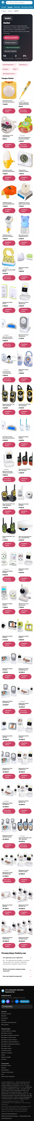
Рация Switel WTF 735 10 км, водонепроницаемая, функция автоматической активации (9, 537)
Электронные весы (9, 73)
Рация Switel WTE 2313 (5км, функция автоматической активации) (25, 838)
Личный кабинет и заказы (8, 1031)
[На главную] (3, 2)
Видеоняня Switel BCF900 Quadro (7, 836)
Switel (15, 69)
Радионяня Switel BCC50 (23, 370)
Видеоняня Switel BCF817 (24, 637)
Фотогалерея (5, 1070)
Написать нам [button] (24, 1001)
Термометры (23, 64)
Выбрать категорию (11, 37)
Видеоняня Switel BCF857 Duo (24, 769)
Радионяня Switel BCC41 (23, 268)
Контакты (4, 1059)
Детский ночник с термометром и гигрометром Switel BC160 (24, 235)
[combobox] (20, 3)
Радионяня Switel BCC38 (23, 437)
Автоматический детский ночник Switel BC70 (9, 170)
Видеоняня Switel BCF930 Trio (24, 905)
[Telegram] (3, 1001)
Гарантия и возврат (6, 1052)
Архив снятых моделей (7, 1076)
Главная (3, 11)
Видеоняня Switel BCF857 (24, 736)
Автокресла (4, 1018)
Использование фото (6, 1118)
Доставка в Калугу (6, 1048)
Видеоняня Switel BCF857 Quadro (24, 871)
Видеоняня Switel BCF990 (7, 736)
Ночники (6, 69)
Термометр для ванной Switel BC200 (8, 203)
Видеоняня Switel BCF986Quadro (7, 873)
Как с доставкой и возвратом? (12, 976)
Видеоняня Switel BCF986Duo (24, 704)
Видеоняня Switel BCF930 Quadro (24, 938)
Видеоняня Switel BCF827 (24, 569)
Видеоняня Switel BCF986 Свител (24, 669)
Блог (2, 1074)
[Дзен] (12, 1001)
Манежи (3, 1020)
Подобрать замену (8, 110)
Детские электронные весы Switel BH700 (25, 537)
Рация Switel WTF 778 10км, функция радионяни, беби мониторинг (9, 504)
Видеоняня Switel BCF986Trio (7, 803)
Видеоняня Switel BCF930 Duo (7, 938)
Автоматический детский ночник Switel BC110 (9, 437)
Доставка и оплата (27, 7)
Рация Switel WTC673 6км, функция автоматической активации (25, 470)
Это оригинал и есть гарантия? (13, 957)
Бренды (10, 7)
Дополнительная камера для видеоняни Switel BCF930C (23, 604)
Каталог (3, 7)
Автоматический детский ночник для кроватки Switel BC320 (9, 101)
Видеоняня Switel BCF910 (7, 637)
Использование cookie (25, 1116)
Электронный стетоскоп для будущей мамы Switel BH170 (9, 372)
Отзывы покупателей (7, 1072)
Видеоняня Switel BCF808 (7, 572)
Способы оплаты (6, 1050)
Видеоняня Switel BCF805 (24, 504)
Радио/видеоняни (9, 64)
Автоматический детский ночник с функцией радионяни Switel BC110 (9, 337)
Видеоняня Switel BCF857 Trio (24, 801)
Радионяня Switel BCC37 (7, 303)
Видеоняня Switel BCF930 (7, 905)
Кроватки (4, 1015)
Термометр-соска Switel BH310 (8, 136)
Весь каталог (5, 1024)
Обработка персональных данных (9, 1116)
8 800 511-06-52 (6, 995)
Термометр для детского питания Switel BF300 (8, 235)
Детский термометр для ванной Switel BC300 (24, 138)
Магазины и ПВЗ (6, 1065)
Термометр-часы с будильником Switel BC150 (24, 203)
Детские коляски (6, 1013)
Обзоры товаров (6, 1057)
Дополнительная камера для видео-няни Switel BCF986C (8, 472)
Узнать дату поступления (23, 110)
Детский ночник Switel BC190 (9, 270)
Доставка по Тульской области (10, 1041)
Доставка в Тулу (5, 1046)
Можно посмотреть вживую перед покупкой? (14, 970)
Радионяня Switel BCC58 (7, 604)
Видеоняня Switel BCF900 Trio (7, 769)
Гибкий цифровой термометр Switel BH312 (24, 103)
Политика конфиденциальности (9, 1113)
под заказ (22, 101)
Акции (3, 1055)
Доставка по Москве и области (10, 1035)
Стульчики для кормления (8, 1022)
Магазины (17, 7)
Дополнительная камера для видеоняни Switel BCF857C (23, 303)
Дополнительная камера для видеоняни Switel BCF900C (23, 335)
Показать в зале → (10, 42)
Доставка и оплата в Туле (8, 1037)
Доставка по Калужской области (10, 1044)
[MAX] (8, 1001)
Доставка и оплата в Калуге (9, 1039)
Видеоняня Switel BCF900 (7, 669)
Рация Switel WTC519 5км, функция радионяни (25, 405)
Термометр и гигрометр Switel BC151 (23, 170)
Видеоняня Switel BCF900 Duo (7, 702)
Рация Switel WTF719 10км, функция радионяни (8, 405)
